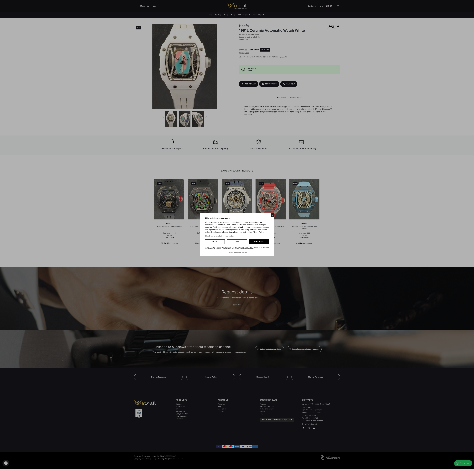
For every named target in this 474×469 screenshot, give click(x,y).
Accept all (259, 242)
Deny (214, 242)
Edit (237, 242)
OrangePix (244, 252)
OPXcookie (230, 252)
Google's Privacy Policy (254, 232)
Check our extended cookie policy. (219, 236)
